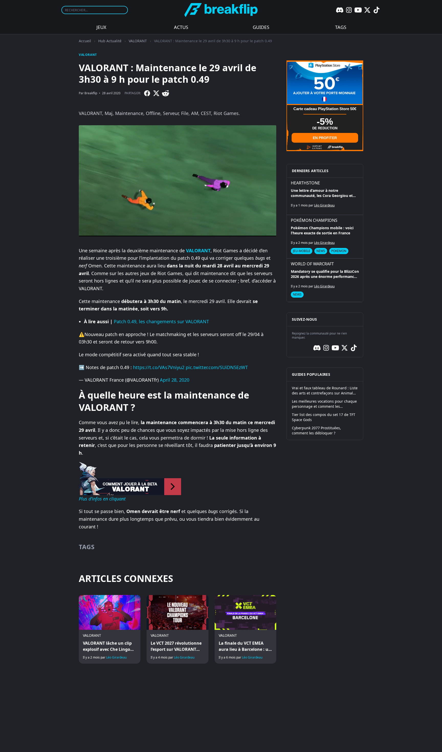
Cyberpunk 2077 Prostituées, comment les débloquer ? (316, 430)
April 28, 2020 (174, 380)
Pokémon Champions (314, 220)
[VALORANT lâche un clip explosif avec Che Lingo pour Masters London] (109, 629)
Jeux (101, 27)
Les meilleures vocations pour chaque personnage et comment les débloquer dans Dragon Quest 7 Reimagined (324, 404)
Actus (181, 27)
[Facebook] (147, 93)
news (320, 251)
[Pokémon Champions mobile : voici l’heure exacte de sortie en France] (325, 236)
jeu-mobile (301, 251)
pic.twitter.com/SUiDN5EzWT (217, 367)
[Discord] (340, 10)
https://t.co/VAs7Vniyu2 (158, 367)
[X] (367, 10)
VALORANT (138, 40)
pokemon (338, 251)
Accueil (85, 40)
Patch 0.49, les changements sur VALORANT (161, 321)
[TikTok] (376, 10)
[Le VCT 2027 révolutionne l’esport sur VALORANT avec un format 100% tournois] (177, 629)
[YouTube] (358, 10)
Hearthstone (305, 183)
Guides (261, 27)
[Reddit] (165, 93)
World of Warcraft (312, 264)
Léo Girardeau (116, 657)
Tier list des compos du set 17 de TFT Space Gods (323, 417)
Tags (340, 27)
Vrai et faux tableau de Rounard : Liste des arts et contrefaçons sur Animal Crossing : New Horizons (325, 390)
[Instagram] (349, 10)
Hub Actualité (109, 40)
